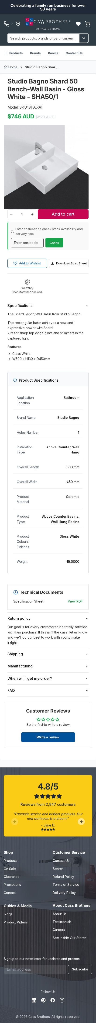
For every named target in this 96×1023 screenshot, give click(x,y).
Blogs (8, 914)
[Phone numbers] (8, 24)
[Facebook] (52, 1000)
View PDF (75, 601)
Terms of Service (66, 884)
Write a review (48, 737)
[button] (78, 24)
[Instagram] (62, 1000)
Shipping (15, 654)
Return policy (19, 618)
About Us (60, 914)
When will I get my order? (29, 678)
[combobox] (48, 38)
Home (12, 67)
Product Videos (16, 922)
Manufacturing (20, 666)
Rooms (53, 53)
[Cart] (87, 24)
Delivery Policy (64, 893)
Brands (35, 53)
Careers (59, 930)
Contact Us (74, 53)
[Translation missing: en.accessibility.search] (83, 38)
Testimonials (62, 922)
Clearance (12, 877)
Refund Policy (63, 877)
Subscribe (80, 969)
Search (58, 869)
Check (54, 243)
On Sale (10, 869)
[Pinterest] (43, 1000)
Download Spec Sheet (71, 263)
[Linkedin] (34, 1000)
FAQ (11, 690)
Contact (10, 893)
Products (16, 53)
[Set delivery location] (18, 24)
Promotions (12, 884)
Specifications (19, 305)
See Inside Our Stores (69, 938)
